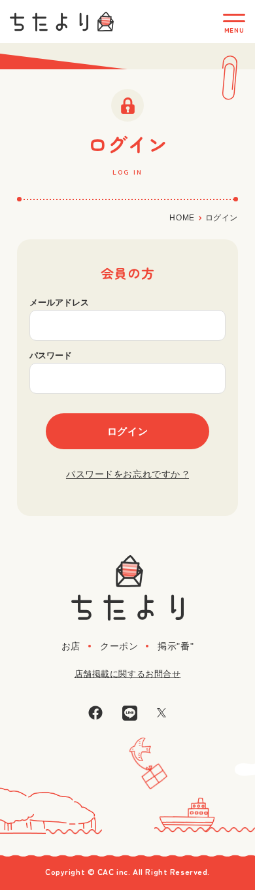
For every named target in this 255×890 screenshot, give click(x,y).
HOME (181, 217)
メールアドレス (59, 302)
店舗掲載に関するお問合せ (128, 674)
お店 (70, 646)
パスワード (50, 355)
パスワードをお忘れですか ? (127, 474)
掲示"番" (176, 646)
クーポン (119, 646)
